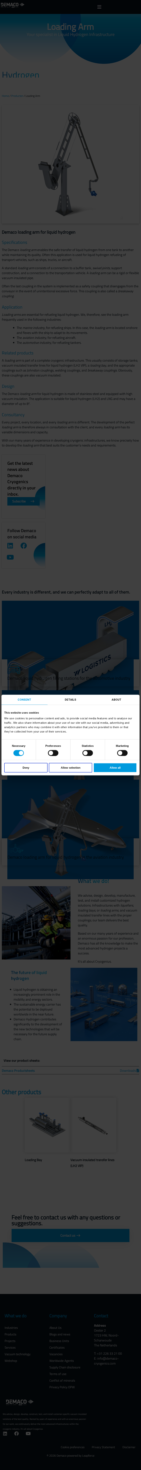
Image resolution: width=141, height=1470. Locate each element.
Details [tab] (70, 699)
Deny (26, 767)
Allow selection (70, 767)
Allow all (115, 767)
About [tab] (116, 699)
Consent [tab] (24, 699)
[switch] (53, 753)
